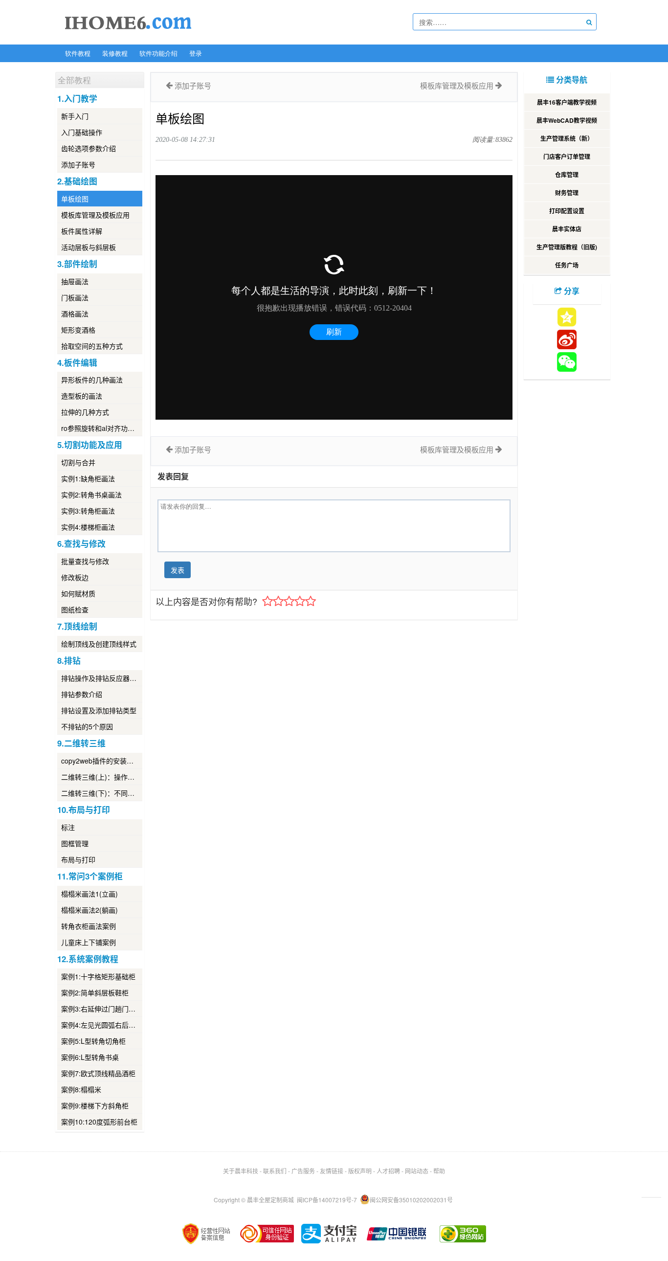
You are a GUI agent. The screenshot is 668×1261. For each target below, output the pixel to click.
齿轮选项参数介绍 (88, 148)
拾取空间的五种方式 (92, 346)
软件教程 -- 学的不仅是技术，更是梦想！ (128, 22)
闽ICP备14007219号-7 (327, 1199)
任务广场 (567, 265)
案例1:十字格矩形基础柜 (98, 976)
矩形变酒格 (78, 330)
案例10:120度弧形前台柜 (99, 1121)
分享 (570, 290)
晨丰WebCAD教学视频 (566, 120)
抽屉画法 (75, 281)
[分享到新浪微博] (567, 339)
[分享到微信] (567, 362)
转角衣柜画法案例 (88, 926)
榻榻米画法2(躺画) (89, 910)
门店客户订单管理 (566, 156)
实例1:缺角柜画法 (88, 478)
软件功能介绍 (158, 53)
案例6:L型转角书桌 (90, 1057)
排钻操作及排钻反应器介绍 (101, 678)
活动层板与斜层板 (88, 247)
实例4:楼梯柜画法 (88, 527)
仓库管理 (567, 174)
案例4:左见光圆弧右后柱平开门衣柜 (101, 1025)
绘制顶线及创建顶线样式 (98, 644)
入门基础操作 (81, 132)
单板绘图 (75, 198)
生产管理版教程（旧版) (566, 247)
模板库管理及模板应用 (95, 215)
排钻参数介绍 (81, 694)
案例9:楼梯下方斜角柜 (95, 1105)
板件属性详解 (81, 231)
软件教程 (77, 53)
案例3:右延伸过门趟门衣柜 (101, 1008)
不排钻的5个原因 (87, 726)
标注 (68, 827)
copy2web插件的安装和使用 (101, 761)
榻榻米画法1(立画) (89, 894)
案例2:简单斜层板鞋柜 (95, 992)
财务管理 (567, 192)
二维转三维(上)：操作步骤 (101, 777)
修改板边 (75, 577)
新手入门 (75, 116)
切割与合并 (78, 462)
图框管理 (75, 843)
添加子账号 (78, 164)
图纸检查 (75, 609)
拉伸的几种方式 (85, 412)
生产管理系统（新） (566, 138)
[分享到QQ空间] (567, 317)
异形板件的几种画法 (92, 379)
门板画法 (75, 297)
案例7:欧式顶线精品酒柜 (98, 1073)
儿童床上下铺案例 (88, 942)
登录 (195, 53)
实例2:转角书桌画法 (91, 494)
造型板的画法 (81, 396)
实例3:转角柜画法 (88, 511)
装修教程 (115, 53)
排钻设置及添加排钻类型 (98, 710)
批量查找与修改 (85, 561)
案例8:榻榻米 (81, 1089)
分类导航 (570, 79)
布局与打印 (78, 859)
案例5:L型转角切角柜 (93, 1041)
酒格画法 (75, 313)
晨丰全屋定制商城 (270, 1199)
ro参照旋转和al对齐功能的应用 (101, 428)
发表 (177, 570)
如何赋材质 (78, 593)
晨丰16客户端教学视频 (567, 102)
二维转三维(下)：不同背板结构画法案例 (101, 793)
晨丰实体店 (566, 229)
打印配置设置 (566, 210)
